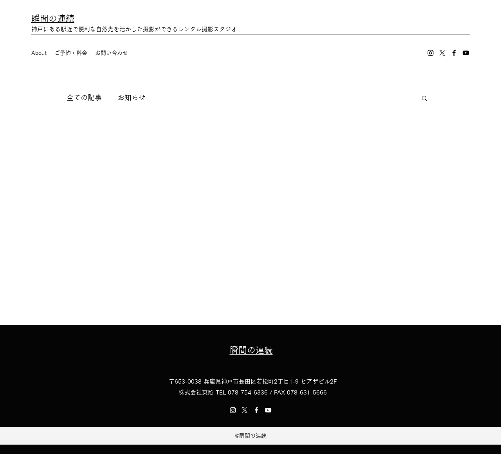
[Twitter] (442, 53)
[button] (424, 99)
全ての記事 (84, 97)
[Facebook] (454, 53)
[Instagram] (430, 53)
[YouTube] (466, 53)
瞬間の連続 (52, 18)
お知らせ (131, 97)
